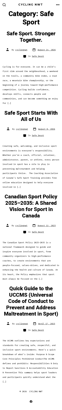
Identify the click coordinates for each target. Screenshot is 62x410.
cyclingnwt (21, 50)
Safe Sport (38, 56)
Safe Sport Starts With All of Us (31, 116)
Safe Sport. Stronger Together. (31, 37)
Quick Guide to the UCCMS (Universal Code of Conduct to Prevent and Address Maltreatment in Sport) (31, 301)
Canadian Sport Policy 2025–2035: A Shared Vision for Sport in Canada (31, 206)
